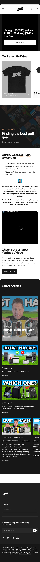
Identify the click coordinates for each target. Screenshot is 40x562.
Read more (6, 336)
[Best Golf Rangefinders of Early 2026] (20, 318)
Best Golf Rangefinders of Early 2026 (16, 441)
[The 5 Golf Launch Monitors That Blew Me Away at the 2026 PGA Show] (20, 390)
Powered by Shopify (25, 553)
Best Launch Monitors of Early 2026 (15, 371)
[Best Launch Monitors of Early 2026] (20, 355)
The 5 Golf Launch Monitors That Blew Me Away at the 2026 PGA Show (18, 407)
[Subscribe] (35, 530)
